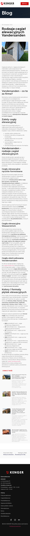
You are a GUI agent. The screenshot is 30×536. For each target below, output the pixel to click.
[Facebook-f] (11, 520)
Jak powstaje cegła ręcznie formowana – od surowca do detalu (19, 431)
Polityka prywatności (15, 526)
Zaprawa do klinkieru (6, 503)
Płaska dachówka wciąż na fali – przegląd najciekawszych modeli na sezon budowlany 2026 (19, 376)
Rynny (2, 511)
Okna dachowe (5, 508)
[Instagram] (15, 520)
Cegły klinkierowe (5, 498)
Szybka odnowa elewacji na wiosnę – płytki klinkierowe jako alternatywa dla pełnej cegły (19, 393)
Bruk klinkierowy (5, 516)
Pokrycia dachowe (6, 495)
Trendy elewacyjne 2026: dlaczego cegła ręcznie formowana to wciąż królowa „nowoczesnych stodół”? (18, 411)
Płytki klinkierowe (5, 500)
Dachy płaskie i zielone (7, 505)
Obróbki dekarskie (5, 513)
